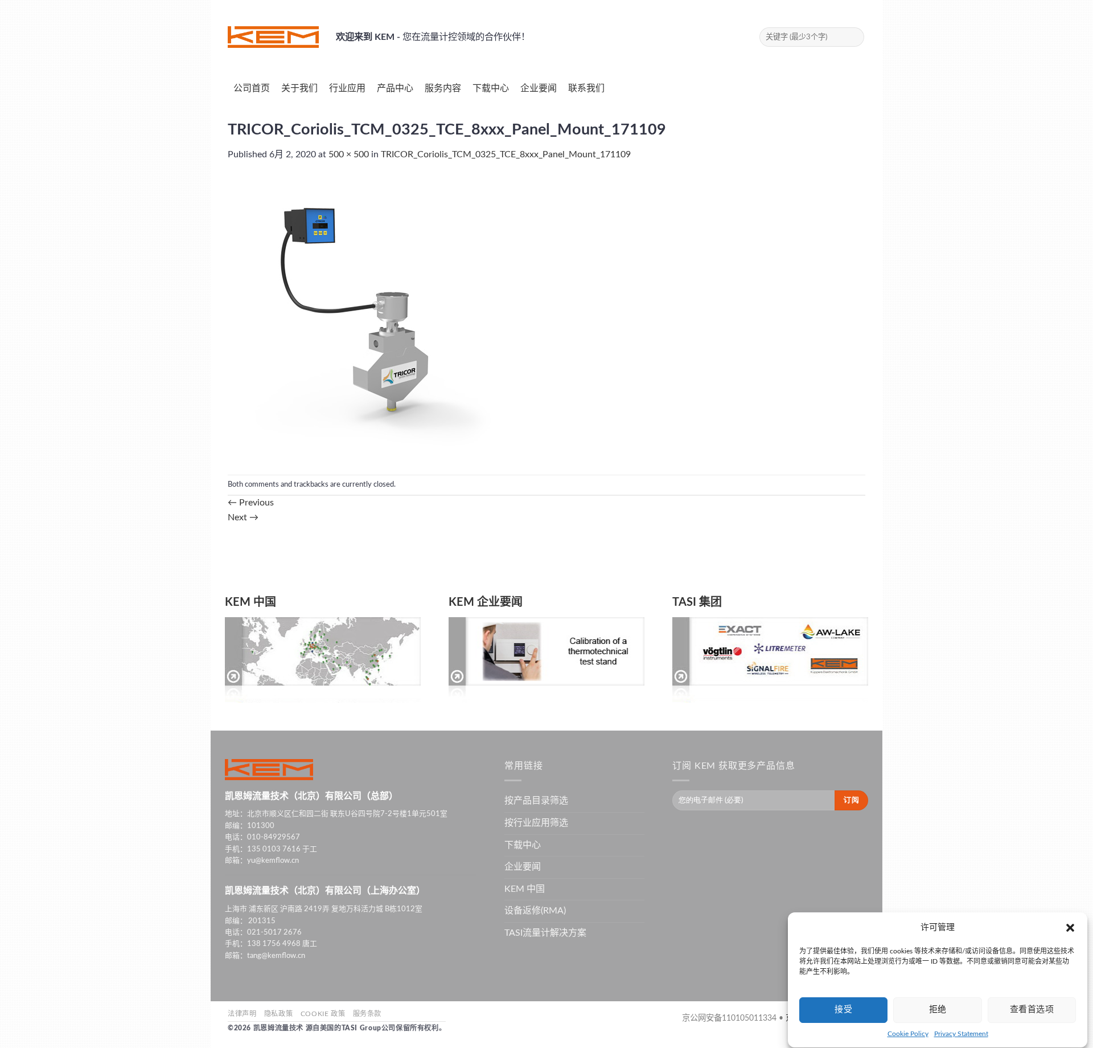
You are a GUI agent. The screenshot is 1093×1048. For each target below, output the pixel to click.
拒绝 (938, 1009)
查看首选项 (1032, 1009)
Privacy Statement (961, 1033)
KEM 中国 (250, 602)
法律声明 (242, 1013)
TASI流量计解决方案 (545, 932)
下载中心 (522, 845)
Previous (251, 502)
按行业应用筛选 (536, 822)
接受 (843, 1009)
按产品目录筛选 (536, 800)
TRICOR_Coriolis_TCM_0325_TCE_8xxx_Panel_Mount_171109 (506, 154)
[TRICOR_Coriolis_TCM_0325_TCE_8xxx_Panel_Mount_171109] (370, 318)
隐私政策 (278, 1013)
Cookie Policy (907, 1033)
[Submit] (853, 37)
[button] (1070, 927)
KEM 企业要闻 (486, 602)
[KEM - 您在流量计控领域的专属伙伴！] (273, 37)
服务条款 (367, 1013)
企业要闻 (522, 866)
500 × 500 (348, 154)
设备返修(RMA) (535, 910)
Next (243, 517)
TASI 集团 (697, 602)
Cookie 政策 (323, 1013)
